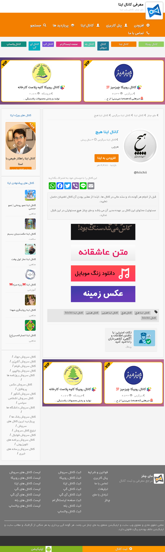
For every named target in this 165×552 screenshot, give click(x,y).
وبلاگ (128, 347)
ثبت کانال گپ (72, 489)
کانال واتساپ (14, 44)
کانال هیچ (126, 313)
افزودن (139, 25)
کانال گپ (48, 44)
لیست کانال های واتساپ (24, 505)
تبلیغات (103, 489)
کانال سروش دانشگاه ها (20, 407)
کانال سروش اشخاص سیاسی (20, 400)
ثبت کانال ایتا (72, 483)
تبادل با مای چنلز (101, 497)
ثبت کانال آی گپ (70, 494)
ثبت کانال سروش (69, 472)
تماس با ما (136, 33)
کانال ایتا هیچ (107, 132)
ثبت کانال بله (72, 505)
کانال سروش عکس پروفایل (20, 387)
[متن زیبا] (103, 253)
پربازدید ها (61, 25)
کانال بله (89, 44)
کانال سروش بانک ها (23, 416)
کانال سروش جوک (25, 356)
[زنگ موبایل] (103, 273)
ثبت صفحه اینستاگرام (66, 500)
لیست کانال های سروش (24, 472)
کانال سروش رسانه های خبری (21, 451)
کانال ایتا (88, 25)
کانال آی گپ (34, 46)
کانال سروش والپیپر (24, 370)
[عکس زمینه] (103, 294)
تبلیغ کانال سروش (25, 430)
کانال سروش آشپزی (24, 361)
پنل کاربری (114, 25)
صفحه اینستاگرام (69, 44)
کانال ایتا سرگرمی (121, 115)
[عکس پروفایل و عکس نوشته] (103, 232)
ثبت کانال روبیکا (70, 477)
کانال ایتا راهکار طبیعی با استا (20, 161)
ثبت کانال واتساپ (69, 511)
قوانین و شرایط (98, 472)
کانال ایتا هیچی (110, 313)
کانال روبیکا (151, 44)
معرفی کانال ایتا (131, 4)
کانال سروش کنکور (24, 393)
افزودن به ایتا (106, 158)
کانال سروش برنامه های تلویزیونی (21, 442)
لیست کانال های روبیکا (25, 477)
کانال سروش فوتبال (24, 435)
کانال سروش (103, 46)
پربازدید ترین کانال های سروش (21, 423)
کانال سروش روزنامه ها (21, 375)
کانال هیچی (92, 313)
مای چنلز (151, 115)
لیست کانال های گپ (27, 489)
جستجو (35, 25)
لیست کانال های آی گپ (25, 494)
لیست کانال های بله (27, 500)
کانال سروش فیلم (25, 366)
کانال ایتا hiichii (74, 313)
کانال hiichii (149, 318)
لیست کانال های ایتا (27, 483)
